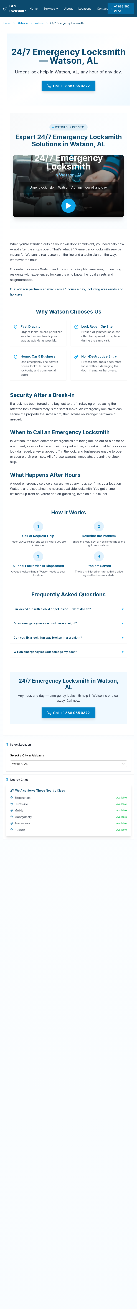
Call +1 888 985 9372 (71, 86)
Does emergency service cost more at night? (68, 623)
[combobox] (12, 764)
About (68, 8)
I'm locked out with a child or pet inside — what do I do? (68, 609)
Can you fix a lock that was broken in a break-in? (68, 637)
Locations (84, 8)
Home (33, 8)
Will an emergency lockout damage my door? (68, 652)
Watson (39, 23)
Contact (102, 8)
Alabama (23, 23)
